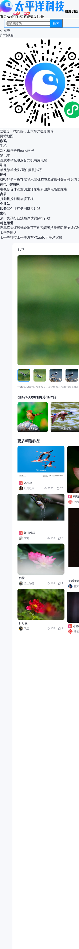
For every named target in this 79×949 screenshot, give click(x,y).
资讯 (27, 16)
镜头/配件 (20, 169)
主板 (16, 179)
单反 (3, 169)
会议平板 (27, 198)
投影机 (15, 198)
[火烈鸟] (41, 463)
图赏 (50, 227)
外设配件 (64, 179)
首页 (3, 16)
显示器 (32, 179)
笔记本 (5, 155)
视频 (43, 227)
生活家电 (33, 189)
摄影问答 (37, 16)
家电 (3, 184)
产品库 (5, 227)
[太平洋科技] (32, 11)
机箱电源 (44, 179)
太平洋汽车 (25, 237)
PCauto (39, 237)
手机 (3, 145)
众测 (27, 227)
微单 (10, 169)
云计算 (35, 208)
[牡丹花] (41, 604)
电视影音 (6, 189)
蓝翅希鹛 (29, 533)
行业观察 (20, 218)
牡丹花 (23, 623)
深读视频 (33, 218)
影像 (3, 165)
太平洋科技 (8, 237)
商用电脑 (40, 160)
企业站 (5, 203)
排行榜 (18, 16)
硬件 (3, 174)
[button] (37, 310)
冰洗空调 (20, 189)
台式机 (29, 160)
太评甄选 (17, 227)
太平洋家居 (53, 237)
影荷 (22, 578)
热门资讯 (6, 218)
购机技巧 (35, 169)
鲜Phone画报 (23, 150)
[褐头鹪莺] (32, 417)
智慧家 (14, 184)
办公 (3, 194)
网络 (27, 208)
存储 (23, 179)
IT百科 (35, 227)
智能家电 (60, 189)
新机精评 (6, 150)
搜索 (56, 23)
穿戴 (54, 179)
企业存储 (17, 208)
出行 (3, 213)
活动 (10, 16)
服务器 (5, 208)
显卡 (10, 179)
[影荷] (41, 559)
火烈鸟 (27, 483)
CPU (3, 179)
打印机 (5, 198)
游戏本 (5, 160)
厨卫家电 (47, 189)
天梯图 (59, 227)
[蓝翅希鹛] (41, 511)
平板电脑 (17, 160)
